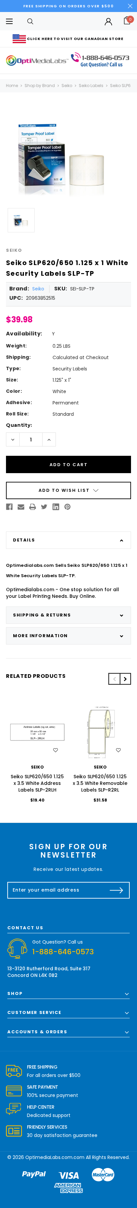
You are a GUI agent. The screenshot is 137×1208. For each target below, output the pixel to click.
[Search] (30, 21)
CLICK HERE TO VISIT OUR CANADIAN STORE (75, 38)
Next (125, 679)
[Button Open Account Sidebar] (108, 22)
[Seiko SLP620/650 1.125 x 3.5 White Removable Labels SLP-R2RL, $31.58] (100, 732)
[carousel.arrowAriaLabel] (14, 1071)
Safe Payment (42, 1087)
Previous (114, 679)
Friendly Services (47, 1127)
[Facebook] (9, 506)
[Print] (32, 506)
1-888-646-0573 (63, 952)
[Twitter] (44, 506)
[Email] (21, 506)
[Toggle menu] (9, 21)
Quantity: (19, 425)
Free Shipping (42, 1067)
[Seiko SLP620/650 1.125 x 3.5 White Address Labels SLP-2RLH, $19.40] (37, 732)
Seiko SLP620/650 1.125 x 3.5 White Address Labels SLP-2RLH (37, 783)
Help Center (41, 1107)
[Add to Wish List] (56, 750)
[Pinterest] (67, 506)
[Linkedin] (56, 506)
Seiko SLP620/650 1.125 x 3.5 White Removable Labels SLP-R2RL (100, 783)
